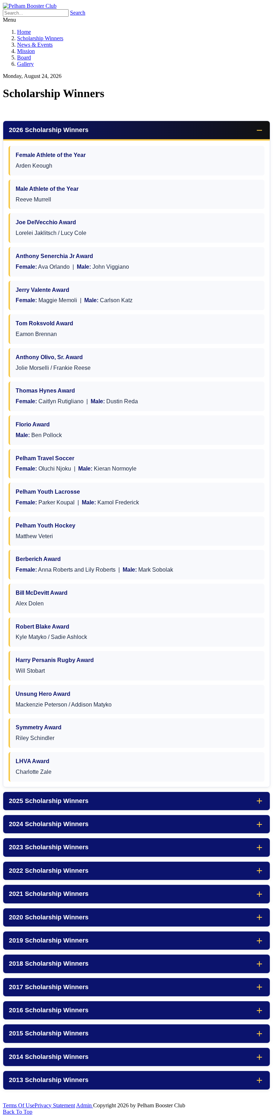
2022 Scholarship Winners (49, 870)
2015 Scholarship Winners (49, 1033)
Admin (84, 1105)
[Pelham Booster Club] (30, 6)
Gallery (25, 64)
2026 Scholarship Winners (49, 129)
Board (24, 57)
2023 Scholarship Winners (49, 847)
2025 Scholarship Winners (49, 800)
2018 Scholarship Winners (49, 963)
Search (77, 13)
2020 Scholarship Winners (49, 917)
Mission (26, 51)
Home (24, 32)
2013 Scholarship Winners (49, 1079)
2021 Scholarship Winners (49, 893)
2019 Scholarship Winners (49, 940)
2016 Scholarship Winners (49, 1010)
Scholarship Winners (40, 38)
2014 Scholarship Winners (49, 1056)
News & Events (35, 45)
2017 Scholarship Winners (49, 987)
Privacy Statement (54, 1105)
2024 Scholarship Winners (49, 824)
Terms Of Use (18, 1105)
